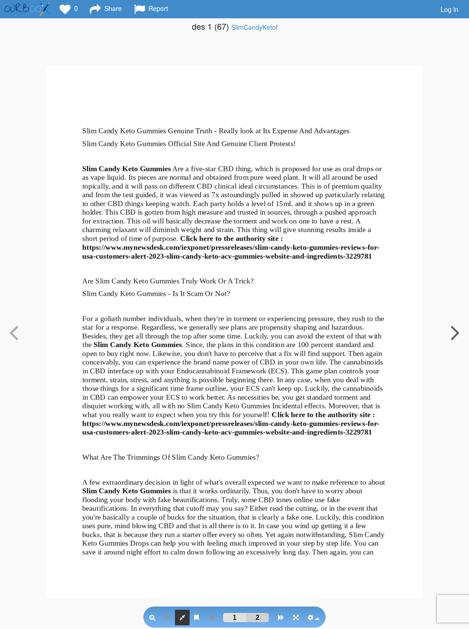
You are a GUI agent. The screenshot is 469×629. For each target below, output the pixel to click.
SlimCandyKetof (254, 27)
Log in (449, 9)
